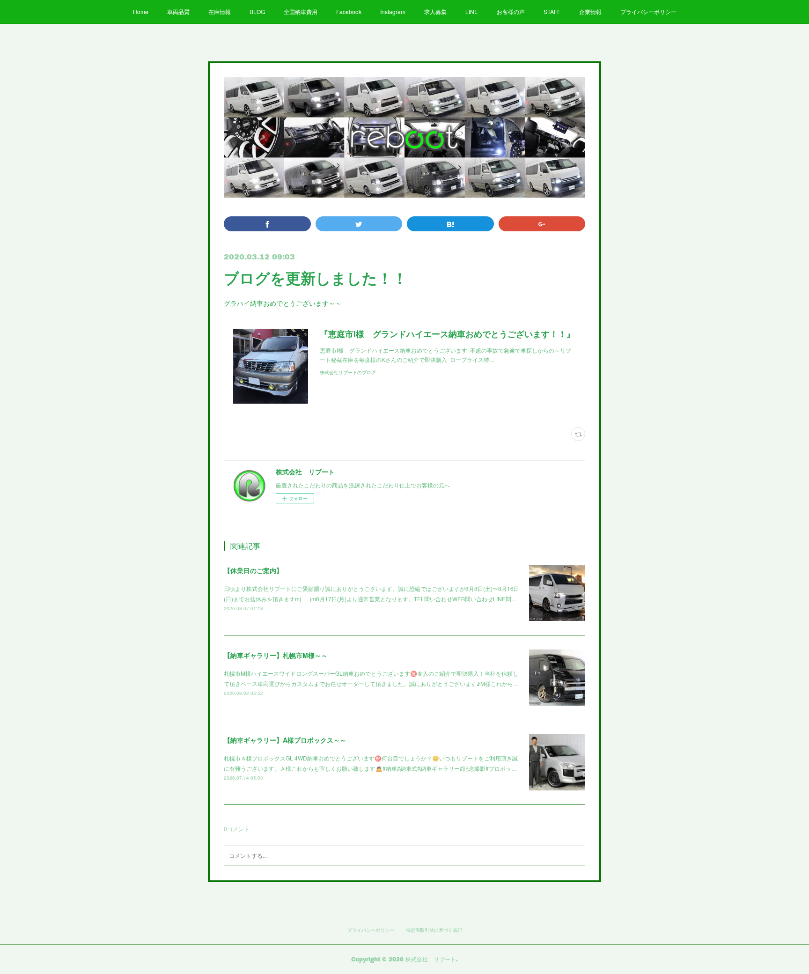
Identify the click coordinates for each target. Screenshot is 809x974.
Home (140, 11)
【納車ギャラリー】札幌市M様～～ (276, 655)
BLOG (257, 11)
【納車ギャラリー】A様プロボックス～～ (285, 740)
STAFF (552, 11)
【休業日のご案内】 (253, 570)
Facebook (348, 11)
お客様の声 (511, 11)
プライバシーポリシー (648, 11)
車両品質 (178, 11)
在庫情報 (219, 11)
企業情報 (590, 11)
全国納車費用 (300, 11)
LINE (471, 11)
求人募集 (435, 11)
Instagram (392, 11)
